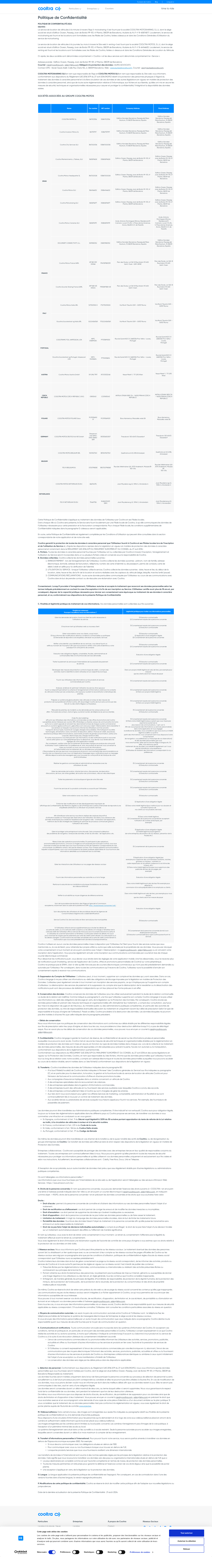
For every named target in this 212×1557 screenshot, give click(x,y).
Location (76, 1526)
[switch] (75, 1552)
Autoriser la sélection (187, 1541)
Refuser (186, 1549)
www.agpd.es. (85, 1406)
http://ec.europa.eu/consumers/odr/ (102, 905)
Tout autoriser (187, 1533)
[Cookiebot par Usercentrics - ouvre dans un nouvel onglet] (21, 1552)
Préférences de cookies (140, 1552)
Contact (111, 1526)
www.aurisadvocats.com (121, 68)
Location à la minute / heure (49, 1526)
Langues (170, 2)
